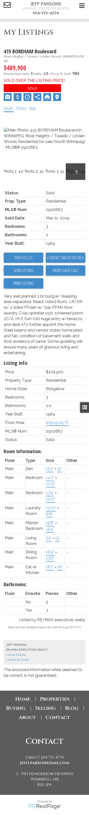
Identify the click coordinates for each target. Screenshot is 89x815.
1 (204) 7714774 (15, 654)
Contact (57, 717)
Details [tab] (9, 108)
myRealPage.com (44, 806)
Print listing (23, 283)
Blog (71, 708)
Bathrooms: (15, 584)
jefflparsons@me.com (44, 763)
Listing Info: (16, 363)
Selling (45, 708)
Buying (15, 708)
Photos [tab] (21, 108)
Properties (54, 699)
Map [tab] (32, 108)
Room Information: (23, 451)
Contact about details (65, 258)
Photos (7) (23, 258)
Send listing (24, 270)
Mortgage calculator (65, 270)
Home (22, 699)
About (27, 717)
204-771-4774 (46, 12)
